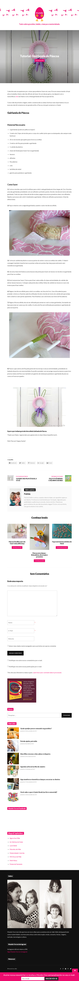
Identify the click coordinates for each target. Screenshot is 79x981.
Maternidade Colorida (17, 853)
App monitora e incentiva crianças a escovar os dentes (40, 779)
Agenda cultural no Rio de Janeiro (32, 767)
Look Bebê (13, 846)
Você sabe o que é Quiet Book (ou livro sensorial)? (38, 792)
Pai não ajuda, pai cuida (28, 741)
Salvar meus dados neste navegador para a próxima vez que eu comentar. (32, 646)
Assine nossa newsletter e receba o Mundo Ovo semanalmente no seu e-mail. (39, 975)
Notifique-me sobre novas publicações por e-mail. (25, 666)
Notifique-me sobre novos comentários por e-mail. (25, 660)
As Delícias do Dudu (16, 842)
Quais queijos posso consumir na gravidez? (36, 728)
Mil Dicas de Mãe (15, 857)
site (16, 96)
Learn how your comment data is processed (47, 672)
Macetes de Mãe (15, 849)
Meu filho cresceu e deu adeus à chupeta (35, 754)
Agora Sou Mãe (15, 838)
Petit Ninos (13, 860)
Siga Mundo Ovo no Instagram (17, 952)
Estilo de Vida (39, 52)
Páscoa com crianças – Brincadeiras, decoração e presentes (39, 555)
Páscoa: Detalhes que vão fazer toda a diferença (17, 542)
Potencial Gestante (16, 864)
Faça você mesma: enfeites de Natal (62, 542)
